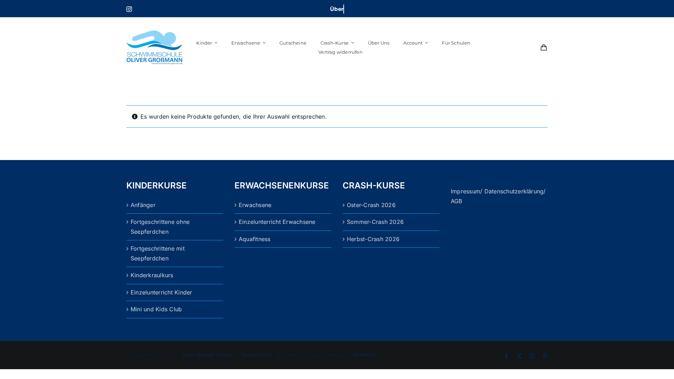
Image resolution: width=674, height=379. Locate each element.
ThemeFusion (256, 355)
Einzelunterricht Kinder (161, 292)
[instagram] (129, 9)
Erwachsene (255, 204)
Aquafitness (255, 238)
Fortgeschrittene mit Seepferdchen (158, 253)
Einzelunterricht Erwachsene (277, 221)
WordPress (365, 355)
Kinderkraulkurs (152, 275)
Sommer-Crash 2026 (375, 221)
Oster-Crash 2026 (371, 204)
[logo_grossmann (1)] (154, 22)
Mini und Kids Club (156, 309)
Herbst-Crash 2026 (373, 238)
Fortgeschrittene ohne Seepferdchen (160, 226)
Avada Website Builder (207, 355)
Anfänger (143, 204)
